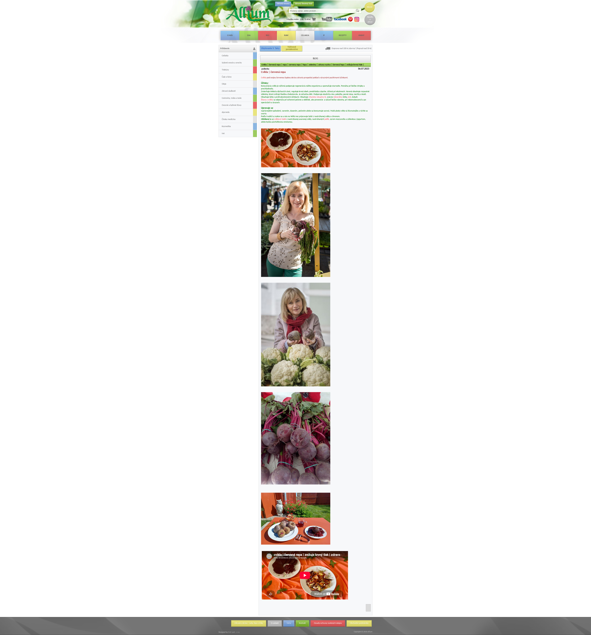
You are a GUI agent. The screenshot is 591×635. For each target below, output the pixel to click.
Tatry (289, 623)
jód (349, 97)
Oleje (224, 84)
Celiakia (305, 35)
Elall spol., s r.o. (234, 632)
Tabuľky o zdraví (370, 19)
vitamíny (312, 97)
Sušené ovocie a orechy (232, 63)
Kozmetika (226, 126)
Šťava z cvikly (267, 100)
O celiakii (275, 623)
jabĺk (326, 119)
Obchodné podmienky (359, 623)
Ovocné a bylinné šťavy (231, 105)
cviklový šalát (280, 119)
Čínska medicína (228, 119)
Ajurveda (225, 112)
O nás (230, 35)
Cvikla (263, 78)
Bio (267, 35)
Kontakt (302, 623)
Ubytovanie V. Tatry (270, 48)
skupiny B (321, 97)
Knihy (361, 35)
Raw (286, 35)
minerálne (337, 97)
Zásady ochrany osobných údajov (328, 623)
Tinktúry (225, 70)
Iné (223, 133)
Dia (248, 35)
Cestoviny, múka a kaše (231, 98)
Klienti (369, 7)
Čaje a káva (226, 77)
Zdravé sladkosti (229, 91)
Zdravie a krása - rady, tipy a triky (248, 623)
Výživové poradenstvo (292, 48)
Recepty (342, 35)
